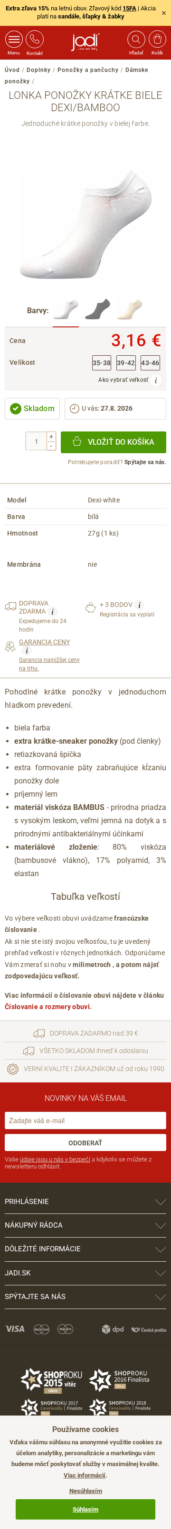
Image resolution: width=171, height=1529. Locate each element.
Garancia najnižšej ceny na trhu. (49, 655)
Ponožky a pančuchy (88, 70)
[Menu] (14, 39)
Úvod (12, 70)
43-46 (150, 363)
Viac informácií (84, 1475)
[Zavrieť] (164, 13)
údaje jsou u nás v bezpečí (55, 1159)
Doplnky (39, 70)
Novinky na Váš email (86, 1098)
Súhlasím (85, 1509)
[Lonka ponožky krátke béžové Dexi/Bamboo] (129, 311)
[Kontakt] (35, 39)
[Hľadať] (136, 39)
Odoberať (85, 1143)
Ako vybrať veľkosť (124, 380)
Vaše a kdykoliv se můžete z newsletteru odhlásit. (78, 1163)
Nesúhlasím (85, 1490)
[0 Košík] (157, 39)
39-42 (126, 363)
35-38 (102, 363)
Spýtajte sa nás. (145, 462)
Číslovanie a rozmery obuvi (47, 1007)
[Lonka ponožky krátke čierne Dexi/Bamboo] (98, 311)
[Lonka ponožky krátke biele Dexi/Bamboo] (66, 311)
